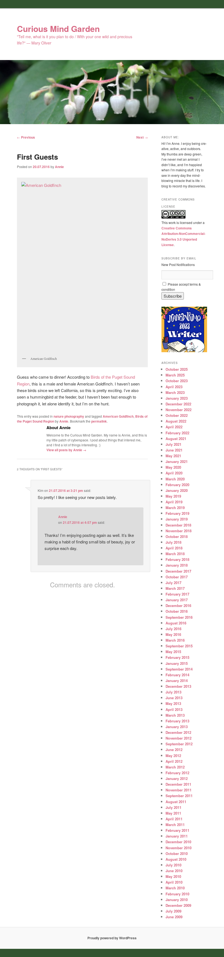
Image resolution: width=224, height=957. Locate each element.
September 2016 (179, 617)
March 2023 (175, 392)
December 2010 (178, 841)
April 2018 (174, 548)
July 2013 (173, 692)
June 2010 (174, 870)
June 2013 (174, 697)
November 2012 (178, 738)
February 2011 (177, 830)
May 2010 (173, 876)
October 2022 (177, 415)
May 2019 (173, 496)
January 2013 (177, 726)
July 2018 (173, 542)
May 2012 (173, 755)
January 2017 (177, 599)
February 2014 (177, 674)
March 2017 (175, 588)
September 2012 (179, 743)
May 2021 (173, 455)
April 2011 (174, 818)
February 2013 (177, 720)
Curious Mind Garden (58, 28)
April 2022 (174, 426)
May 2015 (173, 651)
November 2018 (178, 530)
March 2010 (175, 887)
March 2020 (175, 479)
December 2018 (178, 525)
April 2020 (174, 472)
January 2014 (177, 680)
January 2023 (177, 398)
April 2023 (174, 386)
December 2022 (178, 403)
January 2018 (177, 565)
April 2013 (174, 709)
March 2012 (175, 767)
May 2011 (173, 813)
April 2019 (174, 501)
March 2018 (175, 553)
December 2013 (178, 686)
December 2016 (178, 605)
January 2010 (177, 899)
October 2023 (177, 380)
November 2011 (178, 789)
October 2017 (177, 576)
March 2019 (175, 507)
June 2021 (174, 450)
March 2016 (175, 640)
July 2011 (173, 807)
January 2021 (177, 461)
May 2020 (173, 467)
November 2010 (178, 847)
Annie (59, 166)
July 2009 (173, 911)
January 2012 (177, 778)
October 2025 (177, 369)
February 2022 (177, 432)
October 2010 (177, 853)
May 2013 (173, 703)
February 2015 (177, 657)
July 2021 (173, 444)
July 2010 (173, 865)
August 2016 (176, 623)
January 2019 (177, 519)
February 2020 (177, 484)
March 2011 (175, 824)
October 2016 (177, 611)
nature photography (69, 416)
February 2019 (177, 513)
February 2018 (177, 559)
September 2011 (179, 795)
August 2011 (176, 801)
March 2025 (175, 375)
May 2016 (173, 634)
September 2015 (179, 645)
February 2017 (177, 594)
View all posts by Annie (66, 449)
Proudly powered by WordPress (112, 937)
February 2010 (177, 893)
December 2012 (178, 732)
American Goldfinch (118, 416)
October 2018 (177, 536)
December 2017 (178, 571)
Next (142, 137)
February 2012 (177, 772)
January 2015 (177, 663)
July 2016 (173, 628)
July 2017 (173, 582)
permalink (99, 421)
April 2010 (174, 882)
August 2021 (176, 438)
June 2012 (174, 749)
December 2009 (178, 905)
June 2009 (174, 916)
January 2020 (177, 490)
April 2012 (174, 761)
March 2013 (175, 715)
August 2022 (176, 421)
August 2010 (176, 859)
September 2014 (179, 669)
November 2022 (178, 409)
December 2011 (178, 784)
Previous (26, 137)
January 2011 (177, 836)
